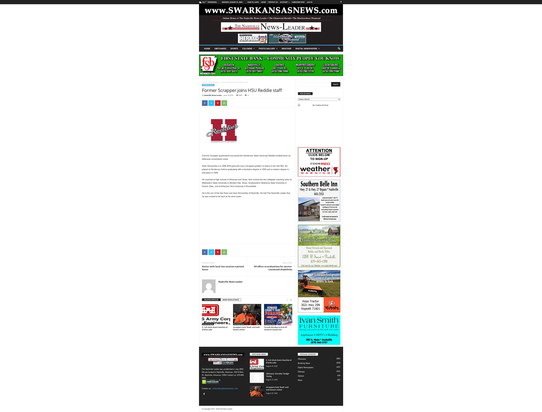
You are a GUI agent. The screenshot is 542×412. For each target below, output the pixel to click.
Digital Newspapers (306, 48)
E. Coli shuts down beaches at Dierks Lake (215, 328)
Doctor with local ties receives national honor (223, 268)
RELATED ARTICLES (211, 300)
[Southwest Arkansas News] (271, 24)
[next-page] (290, 299)
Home (207, 48)
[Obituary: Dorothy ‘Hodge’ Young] (257, 377)
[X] (211, 103)
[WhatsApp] (224, 103)
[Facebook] (341, 2)
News (300, 380)
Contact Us (273, 2)
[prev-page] (287, 299)
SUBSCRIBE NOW (298, 2)
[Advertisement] (247, 221)
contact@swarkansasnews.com (225, 388)
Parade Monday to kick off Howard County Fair (275, 328)
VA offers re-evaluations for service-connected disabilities (273, 268)
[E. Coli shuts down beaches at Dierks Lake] (216, 314)
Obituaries (220, 48)
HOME (263, 2)
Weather (286, 48)
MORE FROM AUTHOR (231, 300)
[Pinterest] (218, 103)
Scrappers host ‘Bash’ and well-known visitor (246, 328)
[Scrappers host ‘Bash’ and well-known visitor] (247, 314)
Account (284, 2)
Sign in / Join (253, 2)
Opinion (301, 376)
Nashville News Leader (213, 95)
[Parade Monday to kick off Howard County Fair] (278, 314)
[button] (339, 48)
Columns (247, 48)
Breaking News (214, 82)
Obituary (301, 372)
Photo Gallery (267, 48)
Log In (309, 2)
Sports (234, 48)
